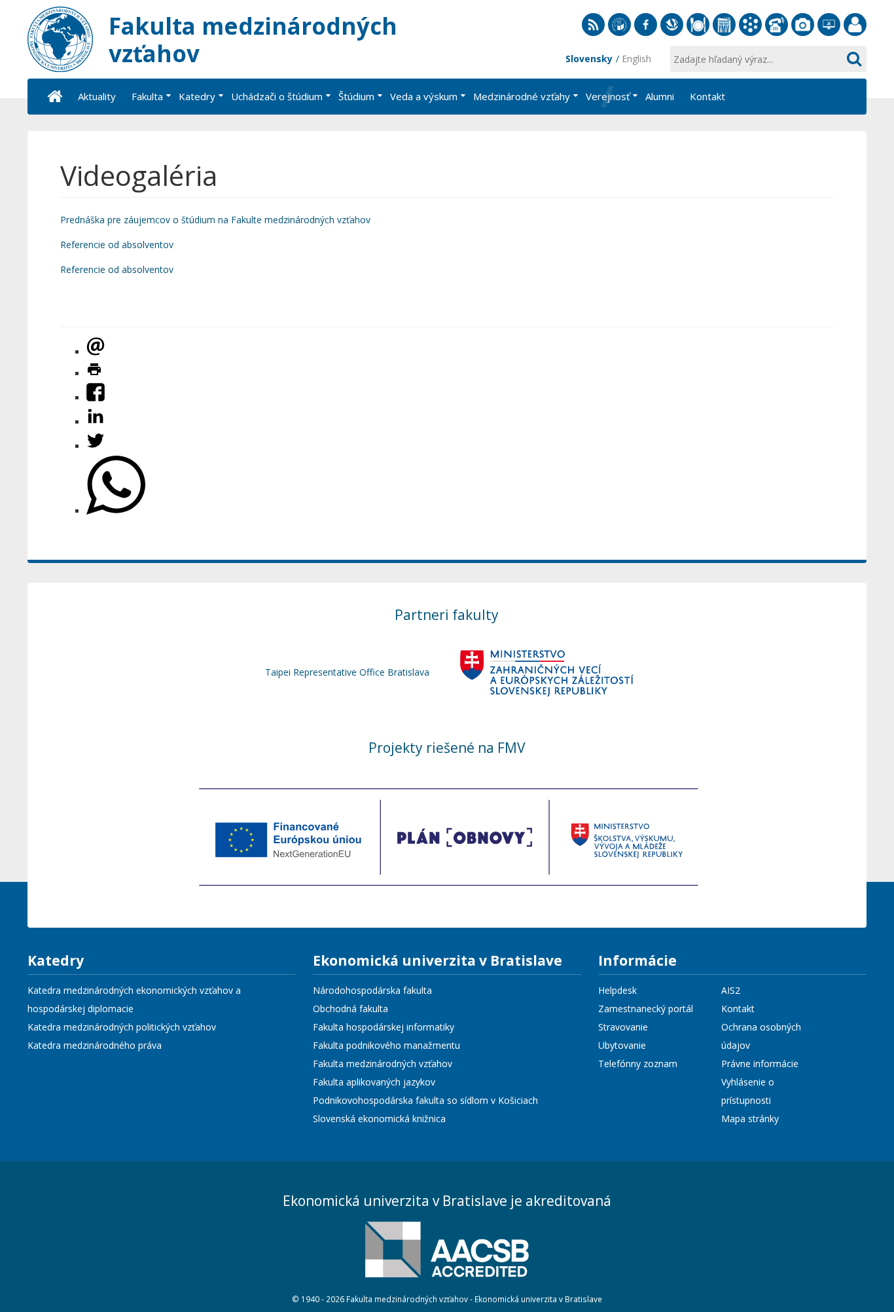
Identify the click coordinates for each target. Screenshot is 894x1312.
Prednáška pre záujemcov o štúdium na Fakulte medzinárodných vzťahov (215, 219)
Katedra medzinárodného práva (94, 1045)
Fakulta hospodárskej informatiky (383, 1027)
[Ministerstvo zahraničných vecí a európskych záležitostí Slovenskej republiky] (546, 672)
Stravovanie (698, 35)
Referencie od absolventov (116, 244)
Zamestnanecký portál (855, 35)
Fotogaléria (802, 35)
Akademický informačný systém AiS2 (750, 35)
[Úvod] (53, 97)
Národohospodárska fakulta (372, 990)
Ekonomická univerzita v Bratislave (437, 962)
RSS (593, 35)
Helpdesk (617, 990)
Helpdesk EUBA (828, 35)
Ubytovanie (622, 1045)
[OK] (853, 59)
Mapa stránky (750, 1118)
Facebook (645, 35)
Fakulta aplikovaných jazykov (374, 1082)
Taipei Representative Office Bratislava (347, 672)
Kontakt (738, 1008)
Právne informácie (759, 1063)
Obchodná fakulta (350, 1008)
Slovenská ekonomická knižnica (671, 35)
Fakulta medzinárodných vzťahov (382, 1063)
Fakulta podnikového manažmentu (386, 1045)
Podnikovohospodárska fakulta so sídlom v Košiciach (425, 1100)
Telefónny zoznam (776, 35)
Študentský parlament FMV (724, 35)
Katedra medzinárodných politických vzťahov (121, 1027)
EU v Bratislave (619, 35)
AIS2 (730, 990)
